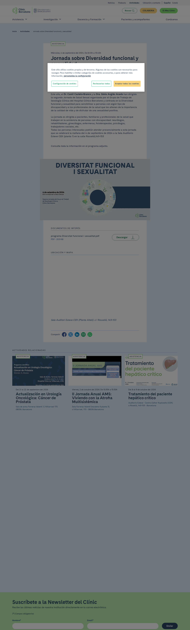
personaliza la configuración (77, 76)
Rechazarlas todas (101, 84)
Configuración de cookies (64, 84)
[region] (96, 77)
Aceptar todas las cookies (127, 84)
